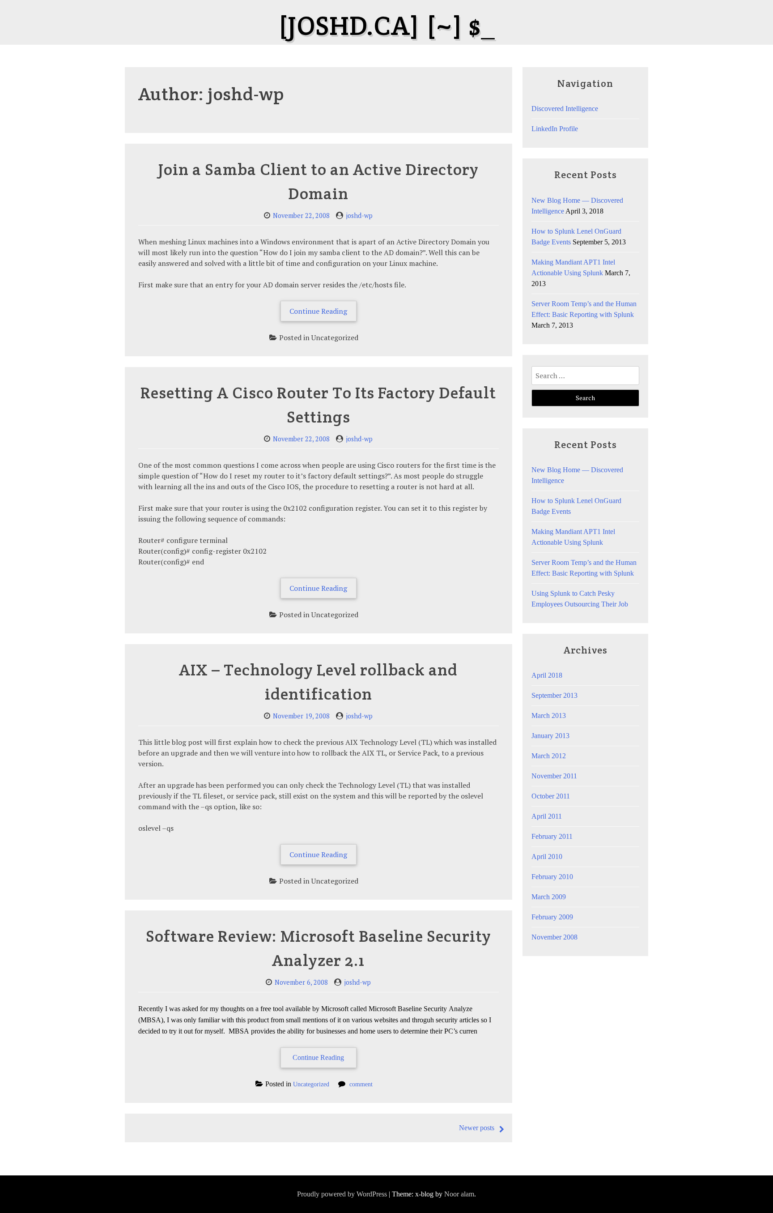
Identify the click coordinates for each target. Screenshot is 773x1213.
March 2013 (548, 715)
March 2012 (548, 756)
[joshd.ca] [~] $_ (386, 26)
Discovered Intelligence (564, 108)
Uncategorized (311, 1084)
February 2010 (552, 876)
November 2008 (554, 937)
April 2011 (546, 816)
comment (361, 1084)
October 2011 (550, 796)
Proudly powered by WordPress (342, 1194)
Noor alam (459, 1194)
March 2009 (548, 897)
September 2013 (554, 695)
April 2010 (546, 856)
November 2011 (554, 776)
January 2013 (550, 735)
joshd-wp (359, 215)
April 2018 (546, 675)
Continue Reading (323, 313)
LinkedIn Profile (554, 128)
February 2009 (552, 917)
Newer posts (476, 1128)
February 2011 (552, 836)
